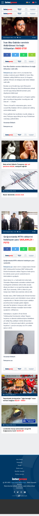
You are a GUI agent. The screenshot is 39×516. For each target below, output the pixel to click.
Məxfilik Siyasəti (19, 471)
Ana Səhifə (19, 459)
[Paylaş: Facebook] (7, 55)
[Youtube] (24, 492)
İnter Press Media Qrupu (18, 482)
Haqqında (19, 462)
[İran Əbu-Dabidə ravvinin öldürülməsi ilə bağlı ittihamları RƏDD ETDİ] (20, 26)
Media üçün (19, 468)
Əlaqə (19, 465)
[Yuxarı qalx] (33, 510)
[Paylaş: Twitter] (15, 55)
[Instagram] (21, 492)
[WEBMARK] (19, 495)
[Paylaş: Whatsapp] (23, 55)
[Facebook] (14, 492)
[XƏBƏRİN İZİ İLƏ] (11, 2)
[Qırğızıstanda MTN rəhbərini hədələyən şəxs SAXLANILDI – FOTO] (20, 220)
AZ (29, 2)
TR (35, 2)
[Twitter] (18, 492)
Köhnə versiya (19, 474)
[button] (32, 55)
